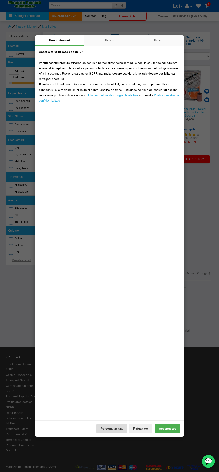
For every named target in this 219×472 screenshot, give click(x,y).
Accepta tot (167, 428)
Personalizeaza (112, 428)
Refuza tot (140, 428)
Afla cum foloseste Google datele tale (113, 95)
